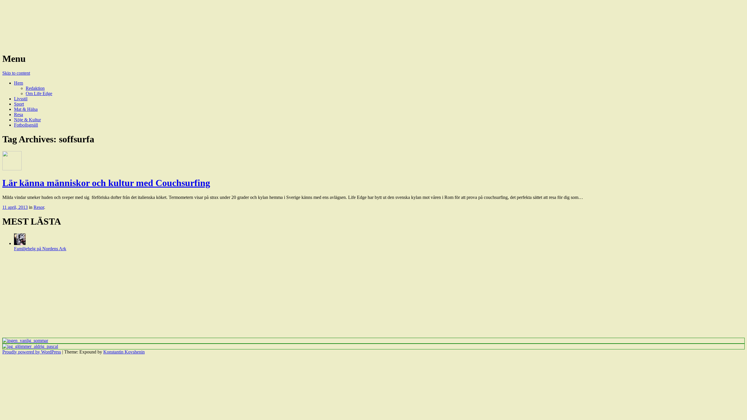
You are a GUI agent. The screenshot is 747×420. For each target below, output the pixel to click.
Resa (18, 114)
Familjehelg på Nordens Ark (40, 248)
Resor (39, 207)
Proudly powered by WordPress (31, 351)
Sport (19, 104)
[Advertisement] (177, 297)
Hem (18, 82)
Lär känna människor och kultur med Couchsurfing (106, 183)
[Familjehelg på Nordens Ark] (20, 243)
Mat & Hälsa (26, 109)
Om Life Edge (39, 93)
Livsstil (20, 98)
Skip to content (16, 73)
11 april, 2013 (15, 207)
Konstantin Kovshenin (124, 351)
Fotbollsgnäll (26, 125)
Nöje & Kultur (27, 119)
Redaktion (35, 88)
